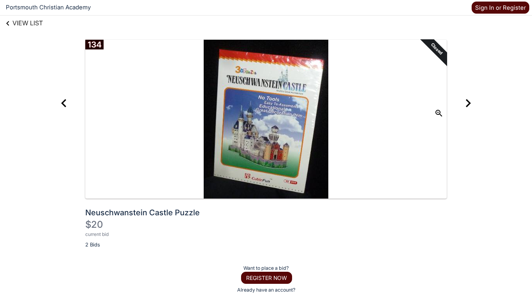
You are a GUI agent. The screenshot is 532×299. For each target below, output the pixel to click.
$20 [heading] (94, 224)
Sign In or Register (500, 7)
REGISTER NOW (266, 277)
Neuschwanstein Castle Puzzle (142, 212)
